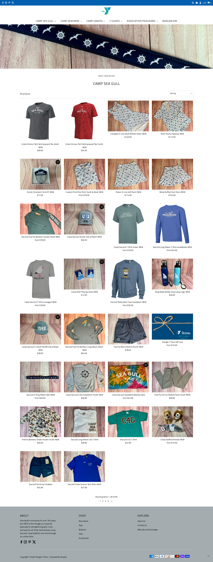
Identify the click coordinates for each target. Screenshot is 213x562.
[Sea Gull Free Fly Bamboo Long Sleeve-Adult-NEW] (84, 329)
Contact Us (142, 525)
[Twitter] (13, 2)
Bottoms (82, 529)
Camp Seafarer (70, 21)
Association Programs (141, 21)
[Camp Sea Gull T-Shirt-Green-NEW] (128, 224)
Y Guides (114, 21)
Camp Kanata (95, 21)
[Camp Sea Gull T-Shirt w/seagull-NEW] (40, 279)
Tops (81, 525)
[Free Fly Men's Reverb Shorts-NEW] (128, 329)
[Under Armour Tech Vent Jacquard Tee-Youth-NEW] (84, 121)
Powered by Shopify (58, 556)
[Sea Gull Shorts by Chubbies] (40, 466)
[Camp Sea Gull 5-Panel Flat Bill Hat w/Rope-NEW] (40, 329)
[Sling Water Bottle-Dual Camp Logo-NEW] (172, 274)
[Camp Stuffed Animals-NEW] (172, 421)
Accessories (84, 538)
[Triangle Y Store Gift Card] (172, 327)
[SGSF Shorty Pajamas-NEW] (172, 116)
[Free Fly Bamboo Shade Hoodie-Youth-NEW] (40, 421)
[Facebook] (3, 2)
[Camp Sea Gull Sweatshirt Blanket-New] (128, 377)
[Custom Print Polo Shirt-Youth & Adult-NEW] (84, 174)
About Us (141, 521)
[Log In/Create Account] (200, 3)
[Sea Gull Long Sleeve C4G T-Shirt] (84, 421)
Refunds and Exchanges (148, 529)
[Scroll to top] (208, 556)
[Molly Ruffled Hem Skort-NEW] (172, 174)
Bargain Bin (169, 21)
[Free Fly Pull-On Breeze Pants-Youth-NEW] (172, 377)
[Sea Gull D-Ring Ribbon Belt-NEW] (40, 377)
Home (100, 75)
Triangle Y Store (41, 556)
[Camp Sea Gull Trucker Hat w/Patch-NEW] (84, 219)
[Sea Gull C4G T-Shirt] (128, 421)
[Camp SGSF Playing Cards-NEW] (84, 274)
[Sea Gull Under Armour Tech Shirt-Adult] (84, 466)
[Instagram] (6, 2)
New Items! (83, 521)
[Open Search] (193, 3)
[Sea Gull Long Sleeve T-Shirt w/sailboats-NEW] (172, 224)
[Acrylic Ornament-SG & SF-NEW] (40, 174)
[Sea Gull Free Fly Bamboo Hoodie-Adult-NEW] (40, 219)
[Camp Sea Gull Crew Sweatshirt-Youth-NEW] (84, 377)
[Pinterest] (9, 2)
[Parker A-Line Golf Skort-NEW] (128, 174)
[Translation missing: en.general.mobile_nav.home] (197, 3)
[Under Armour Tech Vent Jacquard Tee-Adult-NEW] (40, 121)
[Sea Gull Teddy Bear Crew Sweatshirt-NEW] (128, 279)
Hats (81, 533)
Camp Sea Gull (45, 21)
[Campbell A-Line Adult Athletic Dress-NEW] (128, 116)
